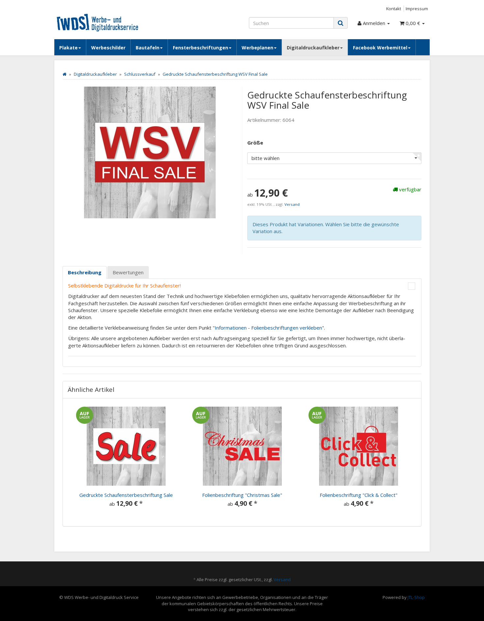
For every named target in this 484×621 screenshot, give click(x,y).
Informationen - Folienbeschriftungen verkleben (268, 327)
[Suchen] (340, 23)
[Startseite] (65, 74)
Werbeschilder (108, 47)
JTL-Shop (416, 597)
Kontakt (393, 9)
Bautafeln (147, 47)
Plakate (68, 47)
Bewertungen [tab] (128, 272)
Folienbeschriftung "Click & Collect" (358, 495)
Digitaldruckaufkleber (313, 47)
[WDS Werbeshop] (113, 22)
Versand (292, 204)
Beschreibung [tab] (84, 272)
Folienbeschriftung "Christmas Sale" (242, 495)
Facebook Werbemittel (380, 47)
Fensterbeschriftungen (200, 47)
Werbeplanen (257, 47)
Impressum (417, 9)
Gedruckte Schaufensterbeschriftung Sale (126, 495)
